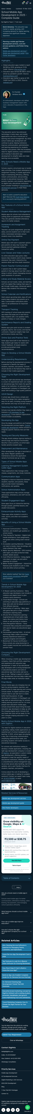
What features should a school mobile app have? (14, 912)
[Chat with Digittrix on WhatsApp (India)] (23, 2)
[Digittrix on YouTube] (18, 1110)
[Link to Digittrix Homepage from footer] (9, 1022)
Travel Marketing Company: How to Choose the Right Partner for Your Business (14, 1004)
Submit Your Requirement (12, 1035)
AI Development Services (9, 1076)
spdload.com (7, 82)
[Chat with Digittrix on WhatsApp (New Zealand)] (27, 2)
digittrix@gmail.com (8, 780)
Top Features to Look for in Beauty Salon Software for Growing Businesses (16, 962)
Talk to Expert (16, 865)
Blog (2, 1087)
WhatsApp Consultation (8, 1062)
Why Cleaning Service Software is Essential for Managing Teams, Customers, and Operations (14, 947)
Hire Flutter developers (10, 808)
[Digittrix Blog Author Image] (24, 94)
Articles (9, 8)
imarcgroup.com (19, 69)
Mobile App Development (9, 1073)
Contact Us (4, 1093)
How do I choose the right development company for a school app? (13, 931)
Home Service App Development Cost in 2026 (16, 955)
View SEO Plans (16, 860)
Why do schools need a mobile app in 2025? (14, 894)
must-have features (22, 197)
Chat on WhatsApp (16, 1040)
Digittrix (6, 753)
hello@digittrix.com (7, 1051)
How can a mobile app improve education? (12, 922)
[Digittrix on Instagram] (13, 1110)
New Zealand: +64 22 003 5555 (11, 1058)
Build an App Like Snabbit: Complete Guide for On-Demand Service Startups (16, 976)
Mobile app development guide (13, 53)
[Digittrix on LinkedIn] (3, 1110)
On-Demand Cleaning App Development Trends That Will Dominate (13, 984)
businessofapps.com (10, 76)
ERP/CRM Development (8, 1083)
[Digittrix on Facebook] (8, 1110)
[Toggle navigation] (30, 3)
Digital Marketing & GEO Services (11, 1080)
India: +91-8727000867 (8, 1055)
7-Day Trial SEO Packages (9, 1090)
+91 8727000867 (9, 778)
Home (3, 8)
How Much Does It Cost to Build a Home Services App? (14, 969)
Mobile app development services (14, 51)
